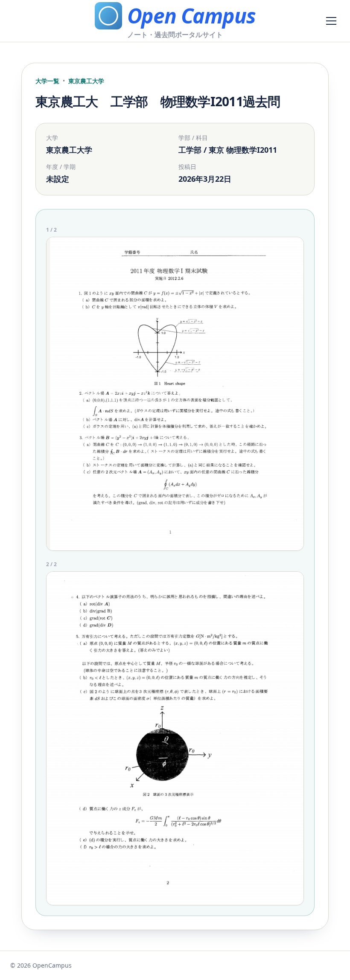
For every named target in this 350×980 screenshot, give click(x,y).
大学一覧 (47, 81)
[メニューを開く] (331, 21)
